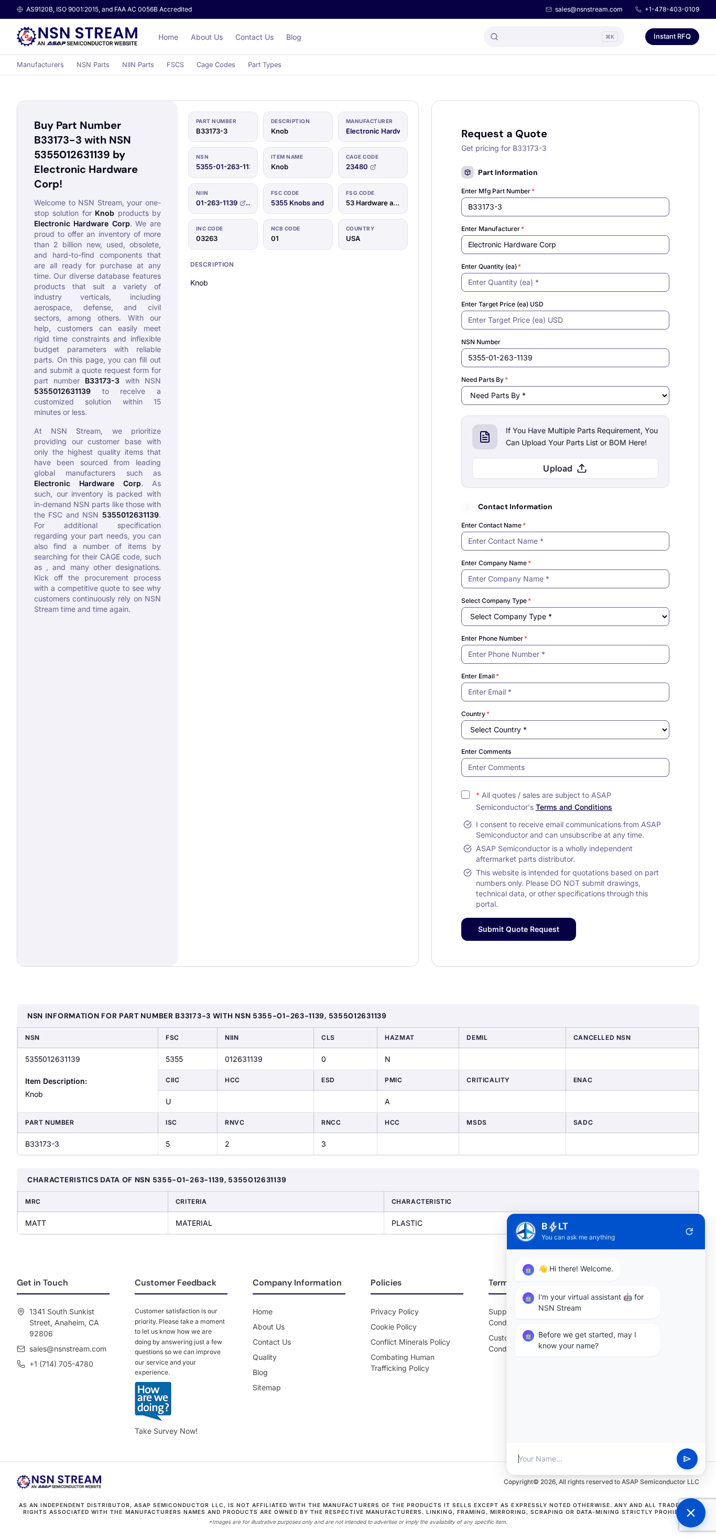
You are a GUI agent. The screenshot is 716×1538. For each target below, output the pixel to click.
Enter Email (480, 676)
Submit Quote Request (518, 929)
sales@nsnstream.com (589, 9)
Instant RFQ (672, 36)
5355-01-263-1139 (226, 166)
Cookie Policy (394, 1326)
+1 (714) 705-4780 (61, 1363)
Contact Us (254, 36)
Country (475, 714)
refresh (689, 1231)
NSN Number (481, 342)
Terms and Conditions (574, 807)
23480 (357, 166)
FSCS (175, 65)
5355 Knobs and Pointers (312, 203)
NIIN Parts (138, 65)
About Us (207, 36)
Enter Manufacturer (492, 229)
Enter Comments (486, 751)
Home (168, 36)
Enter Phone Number (494, 638)
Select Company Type (496, 601)
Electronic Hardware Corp (388, 131)
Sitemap (267, 1387)
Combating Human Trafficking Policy (403, 1362)
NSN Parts (93, 65)
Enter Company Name (496, 563)
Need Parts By (484, 379)
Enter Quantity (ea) (491, 266)
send (687, 1459)
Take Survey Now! (166, 1430)
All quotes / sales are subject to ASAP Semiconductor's (544, 800)
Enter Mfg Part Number (498, 191)
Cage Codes (216, 65)
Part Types (264, 65)
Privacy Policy (395, 1311)
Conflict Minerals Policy (410, 1341)
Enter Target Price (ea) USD (502, 304)
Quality (265, 1357)
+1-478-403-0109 (672, 9)
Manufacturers (40, 65)
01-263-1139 (216, 203)
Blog (293, 36)
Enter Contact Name (493, 525)
